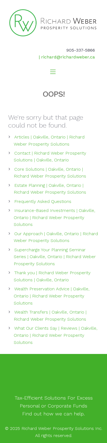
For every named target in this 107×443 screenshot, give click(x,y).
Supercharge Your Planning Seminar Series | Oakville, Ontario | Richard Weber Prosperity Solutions (55, 257)
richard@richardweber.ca (68, 57)
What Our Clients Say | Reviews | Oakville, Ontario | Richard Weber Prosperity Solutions (55, 335)
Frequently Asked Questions (42, 201)
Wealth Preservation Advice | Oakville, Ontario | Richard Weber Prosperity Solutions (51, 296)
